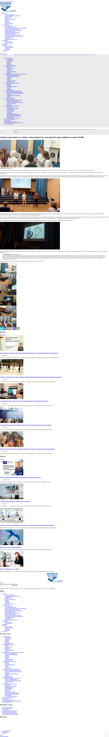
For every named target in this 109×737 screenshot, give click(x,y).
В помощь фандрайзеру (8, 707)
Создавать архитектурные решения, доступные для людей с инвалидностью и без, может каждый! (27, 525)
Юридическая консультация (13, 75)
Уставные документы (9, 14)
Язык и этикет (6, 709)
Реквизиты (7, 21)
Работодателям (10, 60)
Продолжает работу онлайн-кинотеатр (10, 547)
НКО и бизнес (10, 117)
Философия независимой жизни (9, 711)
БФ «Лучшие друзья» (9, 37)
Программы (7, 49)
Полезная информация (12, 86)
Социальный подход (7, 708)
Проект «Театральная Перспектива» (15, 92)
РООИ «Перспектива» (8, 735)
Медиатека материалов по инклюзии (13, 34)
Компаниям (5, 43)
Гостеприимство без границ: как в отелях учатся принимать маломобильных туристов (24, 401)
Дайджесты (9, 78)
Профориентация (11, 109)
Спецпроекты (8, 38)
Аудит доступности (11, 103)
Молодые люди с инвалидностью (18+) (15, 93)
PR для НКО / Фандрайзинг (13, 118)
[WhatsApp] (17, 328)
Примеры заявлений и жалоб (13, 76)
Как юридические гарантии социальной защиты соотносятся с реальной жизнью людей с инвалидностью (29, 353)
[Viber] (14, 328)
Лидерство (9, 112)
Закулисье (7, 48)
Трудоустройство (8, 25)
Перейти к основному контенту (7, 1)
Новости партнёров (9, 47)
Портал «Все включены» (10, 33)
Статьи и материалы (11, 80)
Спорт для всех (10, 111)
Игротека (9, 94)
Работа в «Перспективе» (10, 19)
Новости (4, 45)
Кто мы (4, 13)
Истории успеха (8, 46)
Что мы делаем (6, 24)
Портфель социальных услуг (11, 39)
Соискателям (10, 59)
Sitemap (4, 733)
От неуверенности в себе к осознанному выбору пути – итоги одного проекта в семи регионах (25, 425)
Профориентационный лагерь (13, 95)
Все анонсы (2, 458)
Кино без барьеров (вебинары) (13, 115)
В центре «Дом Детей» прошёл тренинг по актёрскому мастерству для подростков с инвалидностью (27, 449)
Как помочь (5, 40)
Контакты (7, 22)
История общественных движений (10, 713)
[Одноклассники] (8, 328)
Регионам (9, 61)
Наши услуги (10, 70)
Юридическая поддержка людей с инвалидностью (16, 28)
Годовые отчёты (8, 16)
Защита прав (9, 106)
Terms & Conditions (7, 730)
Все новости (2, 334)
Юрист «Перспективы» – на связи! (9, 569)
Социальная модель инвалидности (12, 15)
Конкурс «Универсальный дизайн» (14, 100)
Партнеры (9, 85)
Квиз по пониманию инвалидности (10, 714)
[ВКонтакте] (4, 328)
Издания (7, 20)
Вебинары (9, 63)
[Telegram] (11, 328)
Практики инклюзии (11, 71)
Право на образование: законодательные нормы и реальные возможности (20, 477)
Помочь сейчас (8, 41)
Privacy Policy (5, 732)
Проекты (9, 84)
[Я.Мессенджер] (1, 328)
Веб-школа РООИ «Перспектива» (12, 32)
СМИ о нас (7, 17)
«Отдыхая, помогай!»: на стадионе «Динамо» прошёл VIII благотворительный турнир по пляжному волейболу (30, 377)
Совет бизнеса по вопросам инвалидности (14, 36)
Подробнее (52, 588)
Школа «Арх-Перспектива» (13, 101)
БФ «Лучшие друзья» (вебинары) (14, 114)
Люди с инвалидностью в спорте (12, 29)
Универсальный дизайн (10, 31)
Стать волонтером (9, 42)
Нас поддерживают (9, 23)
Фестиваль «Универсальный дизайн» (15, 102)
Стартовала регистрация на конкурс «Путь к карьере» (15, 501)
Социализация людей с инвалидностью (13, 30)
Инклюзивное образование (11, 26)
